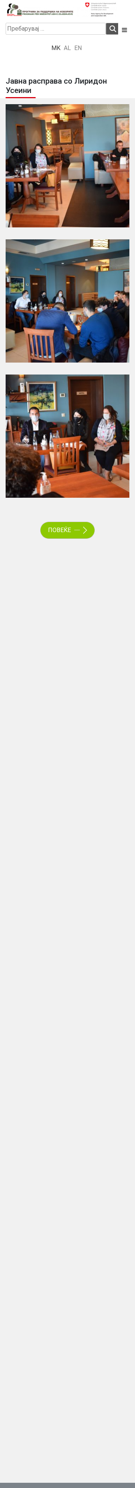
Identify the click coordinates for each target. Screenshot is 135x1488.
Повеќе (60, 530)
